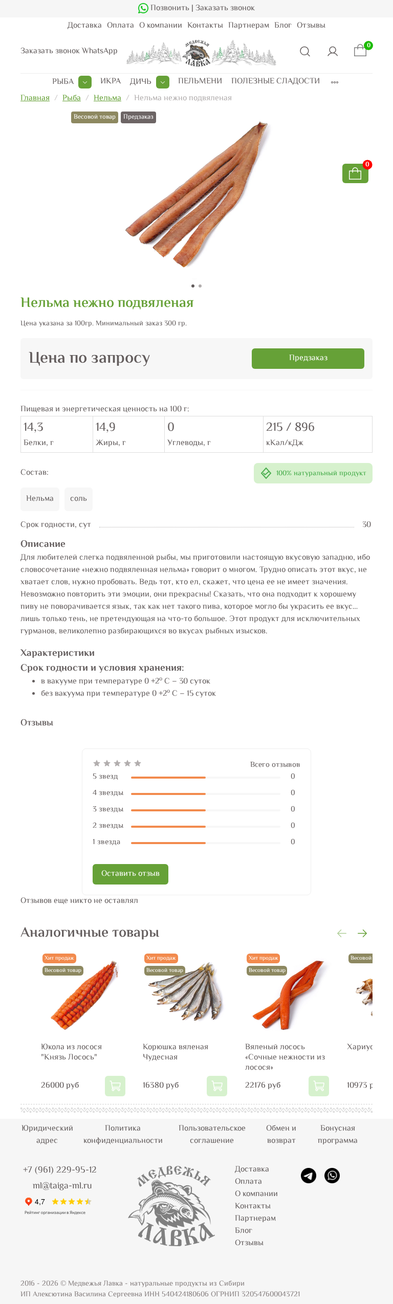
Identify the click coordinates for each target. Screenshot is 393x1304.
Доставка (85, 25)
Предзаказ (308, 358)
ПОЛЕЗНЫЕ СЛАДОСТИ (275, 82)
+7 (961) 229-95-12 (60, 1170)
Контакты (205, 25)
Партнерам (248, 25)
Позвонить (168, 8)
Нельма (107, 98)
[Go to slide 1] (192, 286)
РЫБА (63, 82)
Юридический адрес (47, 1134)
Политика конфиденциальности (123, 1134)
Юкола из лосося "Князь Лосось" (71, 1052)
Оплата (120, 25)
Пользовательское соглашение (212, 1134)
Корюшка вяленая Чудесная (175, 1052)
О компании (160, 25)
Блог (283, 25)
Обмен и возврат (281, 1134)
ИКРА (110, 82)
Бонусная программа (338, 1134)
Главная (35, 98)
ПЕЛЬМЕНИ (200, 82)
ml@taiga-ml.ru (62, 1186)
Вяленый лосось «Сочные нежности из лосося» (285, 1057)
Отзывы (311, 25)
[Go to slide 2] (200, 286)
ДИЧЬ (140, 82)
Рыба (71, 98)
